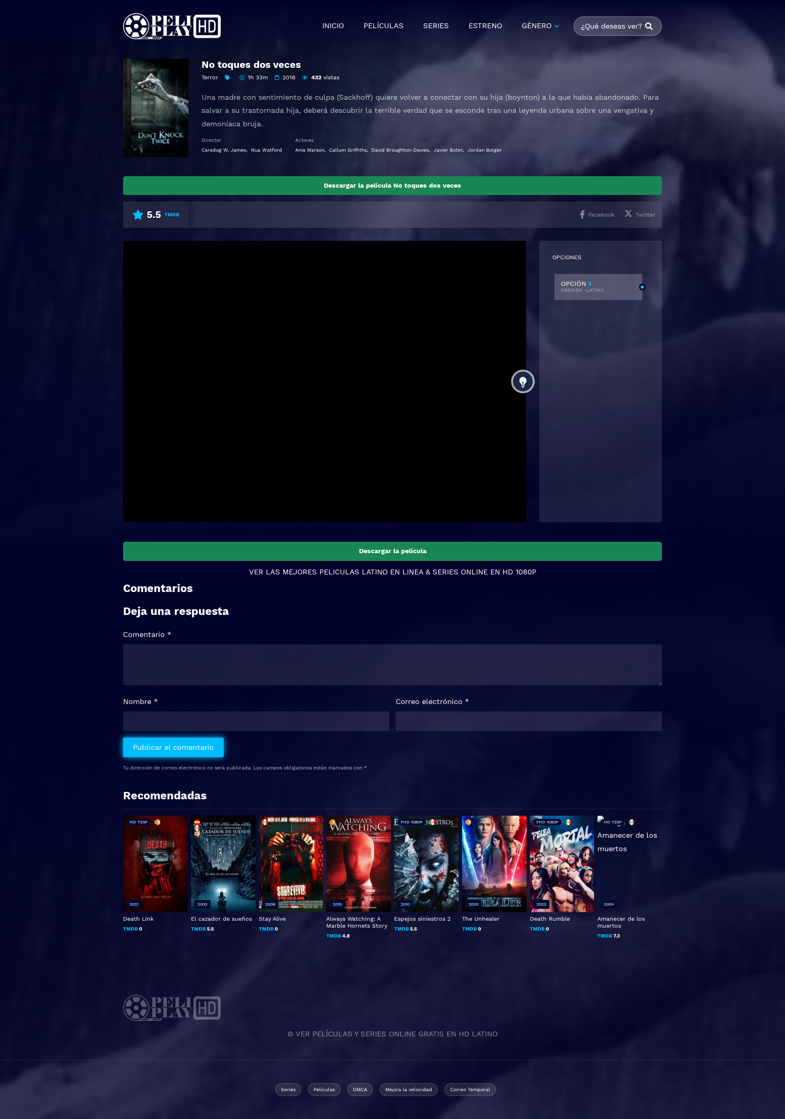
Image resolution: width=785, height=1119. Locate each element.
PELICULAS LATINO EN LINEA (371, 571)
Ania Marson (309, 150)
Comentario (147, 634)
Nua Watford (266, 150)
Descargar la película (392, 551)
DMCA (360, 1089)
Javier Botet (448, 150)
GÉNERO (537, 25)
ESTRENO (485, 25)
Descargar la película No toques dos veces (392, 185)
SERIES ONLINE (460, 571)
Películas (324, 1089)
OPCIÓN (582, 286)
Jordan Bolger (485, 150)
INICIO (333, 25)
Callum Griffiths (348, 150)
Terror (210, 77)
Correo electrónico (432, 701)
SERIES (436, 25)
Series (288, 1089)
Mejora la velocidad (408, 1089)
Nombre (140, 701)
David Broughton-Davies (400, 150)
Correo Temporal (470, 1089)
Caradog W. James (224, 150)
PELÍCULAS (383, 25)
